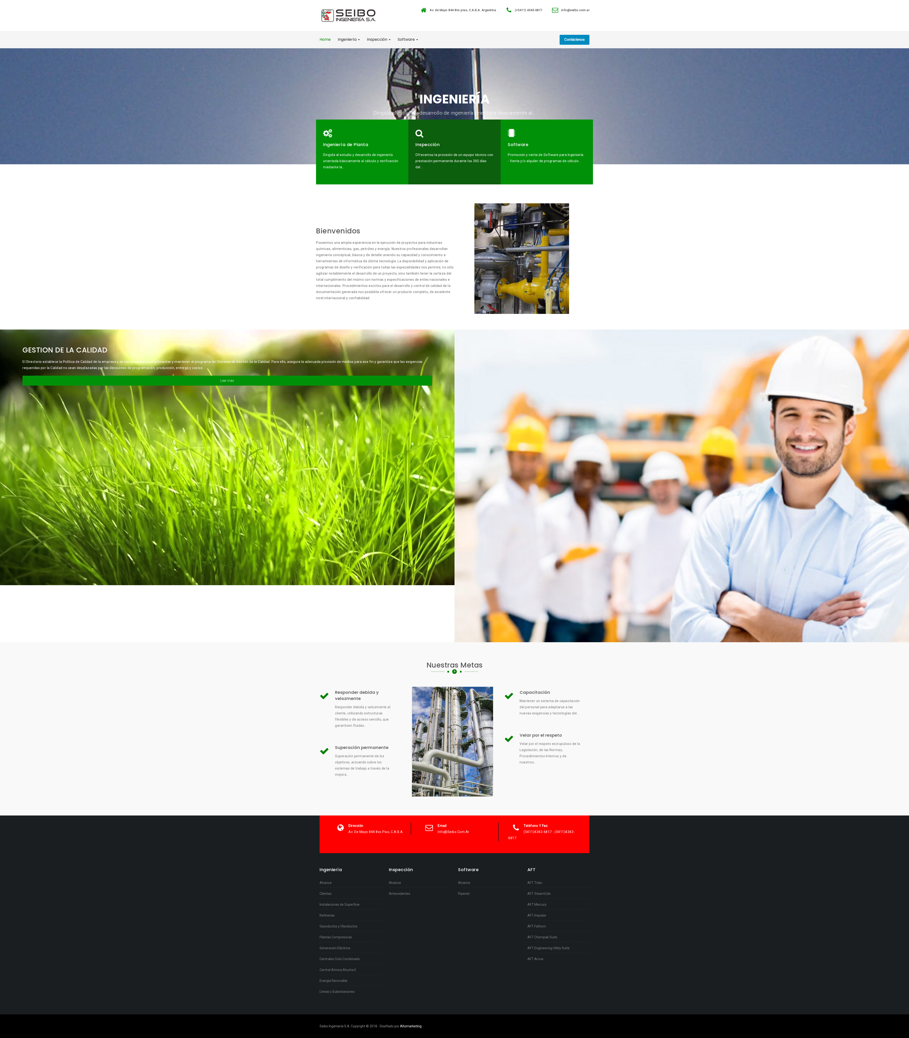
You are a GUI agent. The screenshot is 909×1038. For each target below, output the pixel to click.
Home (325, 39)
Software (407, 39)
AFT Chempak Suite (542, 937)
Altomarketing (411, 1026)
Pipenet (464, 893)
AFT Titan (534, 883)
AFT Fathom (536, 926)
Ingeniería (347, 39)
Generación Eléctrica (335, 948)
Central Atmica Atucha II (338, 970)
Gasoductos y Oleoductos (338, 926)
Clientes (326, 893)
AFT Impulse (536, 915)
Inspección (377, 39)
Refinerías (327, 915)
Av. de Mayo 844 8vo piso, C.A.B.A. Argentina (463, 10)
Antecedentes (399, 893)
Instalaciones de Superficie (340, 904)
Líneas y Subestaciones (337, 991)
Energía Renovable (334, 981)
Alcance (326, 883)
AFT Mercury (537, 904)
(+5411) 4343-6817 (528, 10)
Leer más (227, 381)
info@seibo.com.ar (575, 10)
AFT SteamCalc (539, 893)
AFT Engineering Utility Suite (548, 948)
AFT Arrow (535, 959)
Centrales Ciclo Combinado (340, 959)
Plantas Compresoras (336, 937)
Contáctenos (574, 39)
